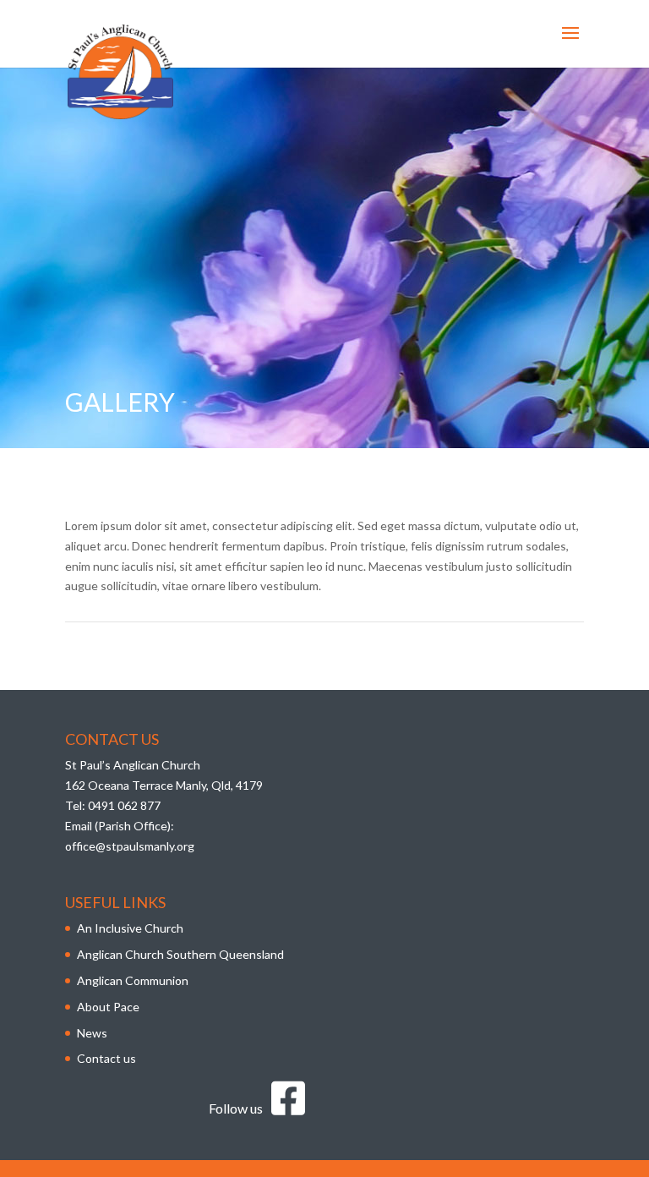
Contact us (106, 1058)
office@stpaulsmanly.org (129, 846)
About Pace (108, 1006)
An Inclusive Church (130, 928)
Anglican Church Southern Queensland (180, 954)
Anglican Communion (132, 980)
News (92, 1033)
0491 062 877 (124, 805)
